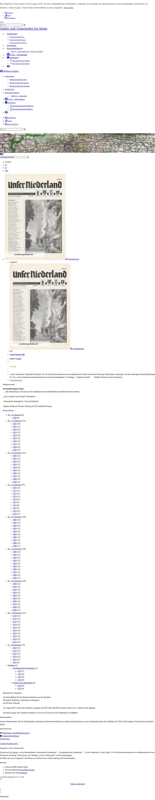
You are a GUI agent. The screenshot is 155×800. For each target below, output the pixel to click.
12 (6, 165)
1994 (15, 563)
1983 (15, 528)
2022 (15, 654)
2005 (15, 598)
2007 (15, 604)
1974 (15, 499)
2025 (15, 662)
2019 (15, 642)
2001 (15, 587)
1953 (15, 432)
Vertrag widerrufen (77, 784)
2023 (15, 657)
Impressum (5, 739)
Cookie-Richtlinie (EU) (9, 744)
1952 (15, 429)
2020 (15, 648)
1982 (15, 526)
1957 (15, 444)
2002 (15, 590)
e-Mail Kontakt (28, 770)
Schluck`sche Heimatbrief (22, 683)
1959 (15, 450)
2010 (15, 616)
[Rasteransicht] (1, 154)
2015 (15, 630)
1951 (15, 427)
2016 (15, 633)
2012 (15, 622)
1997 (15, 572)
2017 (15, 636)
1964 (15, 467)
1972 (15, 493)
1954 (15, 435)
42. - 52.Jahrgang (14, 549)
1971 (15, 491)
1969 (15, 482)
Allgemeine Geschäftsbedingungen (16, 733)
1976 (15, 505)
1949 (15, 418)
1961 (15, 459)
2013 (15, 625)
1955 (15, 438)
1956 (15, 441)
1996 (15, 569)
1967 (15, 476)
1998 (15, 575)
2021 (15, 651)
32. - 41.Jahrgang (14, 517)
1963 (15, 464)
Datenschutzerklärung (10, 736)
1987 (11, 351)
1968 (15, 479)
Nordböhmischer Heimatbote (24, 668)
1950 (15, 424)
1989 (15, 546)
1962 (15, 461)
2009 (15, 610)
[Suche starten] (24, 129)
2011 (14, 619)
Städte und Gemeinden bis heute (23, 28)
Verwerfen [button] (69, 8)
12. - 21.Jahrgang (14, 453)
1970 (15, 488)
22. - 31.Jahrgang (14, 485)
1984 (15, 531)
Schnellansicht (73, 259)
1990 (15, 552)
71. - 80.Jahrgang (14, 645)
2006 (15, 601)
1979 (15, 514)
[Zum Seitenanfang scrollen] (1, 779)
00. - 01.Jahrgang (14, 415)
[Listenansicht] (3, 154)
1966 (15, 473)
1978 (15, 511)
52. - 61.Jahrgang (14, 581)
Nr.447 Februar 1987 (17, 355)
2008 (15, 607)
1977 (15, 508)
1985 (15, 534)
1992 (15, 558)
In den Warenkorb (16, 380)
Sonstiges (11, 665)
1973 (15, 496)
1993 (15, 560)
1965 (15, 470)
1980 (15, 520)
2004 (15, 595)
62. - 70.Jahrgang (14, 613)
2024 (15, 659)
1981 (15, 523)
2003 (15, 592)
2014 (15, 627)
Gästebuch (23, 773)
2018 (15, 639)
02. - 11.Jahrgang (14, 421)
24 (6, 168)
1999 (15, 578)
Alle (6, 171)
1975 (15, 502)
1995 (15, 566)
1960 (15, 456)
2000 (15, 584)
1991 (15, 555)
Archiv (15, 752)
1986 (15, 537)
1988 (15, 543)
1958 (15, 447)
